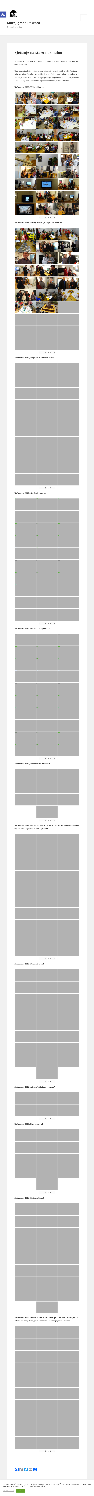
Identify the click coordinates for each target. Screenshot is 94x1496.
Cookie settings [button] (8, 1491)
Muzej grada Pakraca (23, 23)
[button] (3, 15)
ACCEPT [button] (20, 1491)
